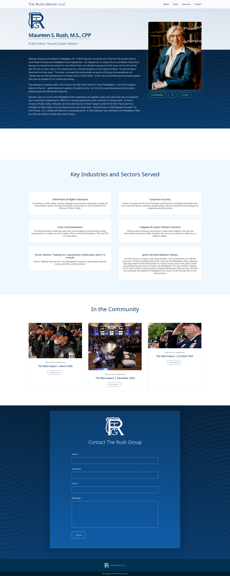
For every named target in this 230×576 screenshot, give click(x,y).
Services (186, 4)
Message (77, 498)
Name (75, 454)
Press (175, 4)
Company (76, 468)
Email (75, 483)
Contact (198, 4)
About (166, 4)
